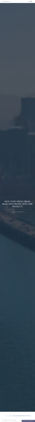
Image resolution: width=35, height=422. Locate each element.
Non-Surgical (14, 420)
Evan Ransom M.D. (6, 1)
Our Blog (10, 415)
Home (6, 415)
